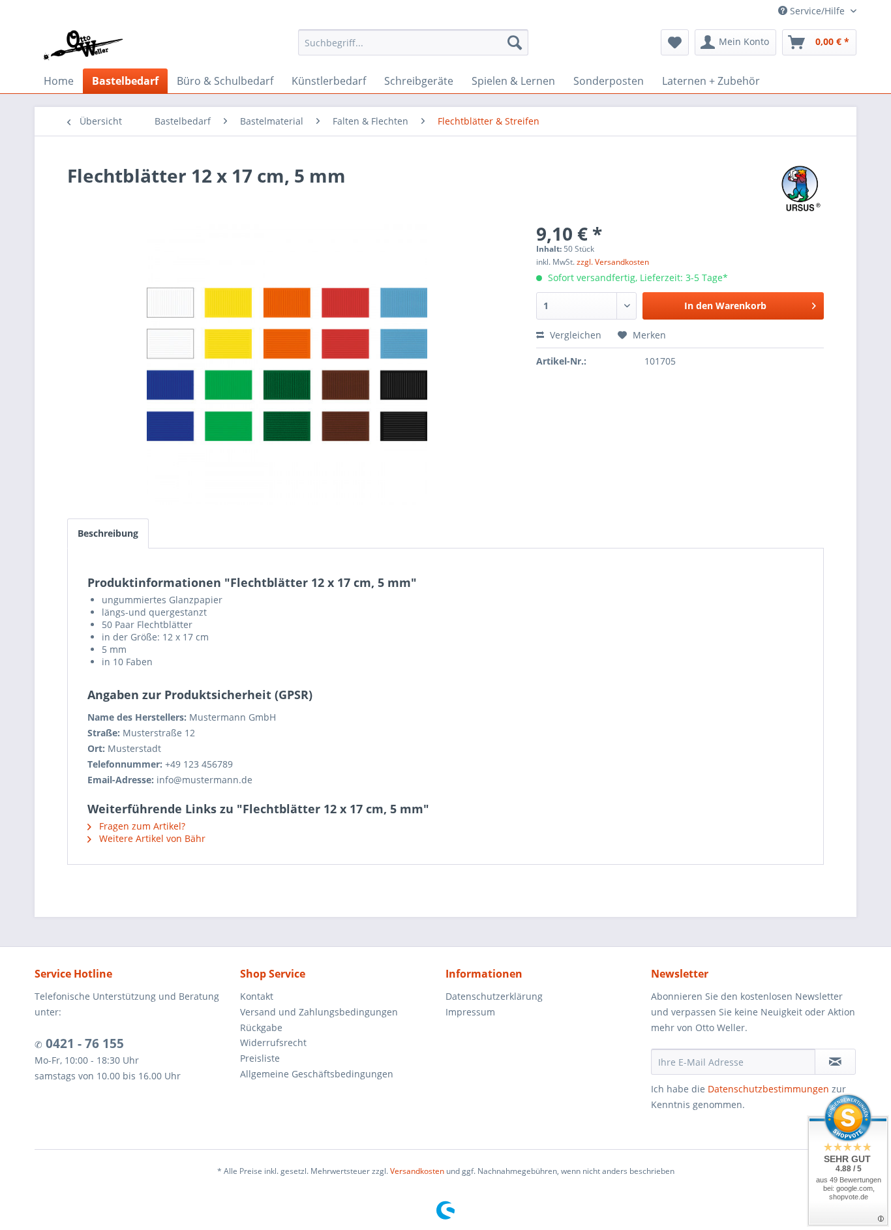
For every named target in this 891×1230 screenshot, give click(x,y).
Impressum (470, 1012)
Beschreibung (108, 533)
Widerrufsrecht (273, 1042)
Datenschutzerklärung (494, 996)
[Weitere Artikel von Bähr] (801, 188)
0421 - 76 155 (83, 1043)
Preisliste (260, 1058)
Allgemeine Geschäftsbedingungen (316, 1074)
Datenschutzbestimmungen (768, 1089)
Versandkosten (417, 1171)
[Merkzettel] (675, 42)
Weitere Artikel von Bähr (151, 838)
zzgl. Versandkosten (613, 261)
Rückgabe (261, 1027)
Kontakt (256, 996)
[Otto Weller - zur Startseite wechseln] (82, 45)
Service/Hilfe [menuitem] (817, 11)
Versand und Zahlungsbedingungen (319, 1012)
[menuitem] (413, 42)
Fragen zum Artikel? (141, 826)
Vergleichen (574, 335)
